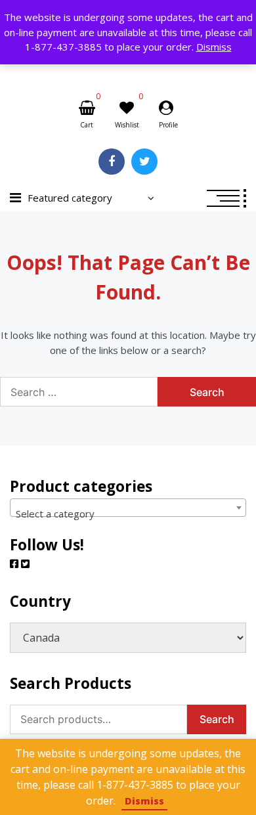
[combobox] (128, 507)
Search (217, 719)
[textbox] (128, 513)
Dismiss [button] (214, 46)
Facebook (111, 161)
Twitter (144, 161)
